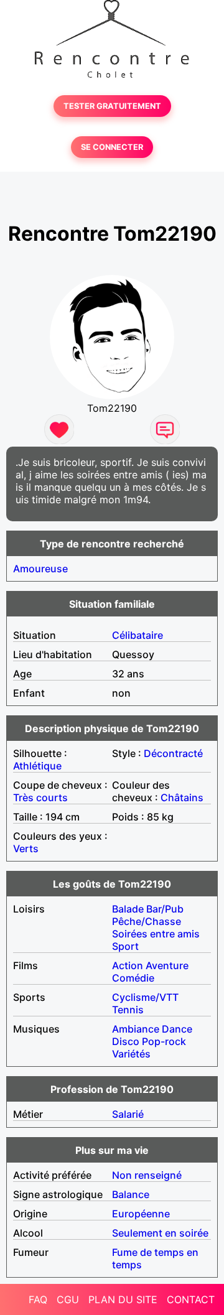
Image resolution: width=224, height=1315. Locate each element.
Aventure (167, 965)
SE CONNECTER (112, 147)
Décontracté (173, 753)
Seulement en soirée (160, 1233)
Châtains (182, 797)
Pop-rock (164, 1041)
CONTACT (191, 1299)
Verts (26, 848)
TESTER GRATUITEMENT (112, 106)
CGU (68, 1299)
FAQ (38, 1299)
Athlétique (37, 766)
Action (127, 965)
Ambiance (135, 1029)
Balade (128, 909)
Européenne (141, 1213)
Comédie (133, 978)
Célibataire (137, 635)
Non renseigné (147, 1175)
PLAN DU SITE (122, 1299)
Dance (177, 1029)
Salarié (128, 1114)
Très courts (40, 797)
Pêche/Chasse (146, 921)
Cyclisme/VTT (145, 997)
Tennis (128, 1009)
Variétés (131, 1054)
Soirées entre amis (156, 933)
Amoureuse (40, 568)
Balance (130, 1194)
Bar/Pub (165, 909)
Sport (125, 946)
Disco (125, 1041)
